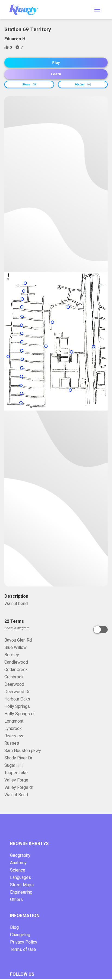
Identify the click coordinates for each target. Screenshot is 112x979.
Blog (14, 927)
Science (17, 870)
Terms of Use (23, 949)
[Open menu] (97, 9)
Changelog (20, 934)
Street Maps (22, 884)
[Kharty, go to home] (26, 9)
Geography (20, 855)
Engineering (21, 892)
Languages (20, 877)
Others (16, 899)
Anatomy (18, 862)
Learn (56, 74)
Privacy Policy (23, 942)
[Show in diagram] (100, 629)
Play (56, 63)
